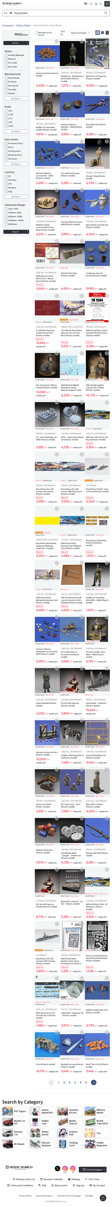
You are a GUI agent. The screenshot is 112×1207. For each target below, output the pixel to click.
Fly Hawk (12, 89)
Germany (12, 180)
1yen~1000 (13, 208)
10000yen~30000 (15, 220)
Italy (10, 191)
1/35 (10, 110)
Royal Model (13, 78)
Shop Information (44, 1195)
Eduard (11, 93)
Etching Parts (14, 151)
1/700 (10, 114)
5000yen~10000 (15, 216)
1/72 (10, 118)
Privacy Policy (25, 1195)
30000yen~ (13, 224)
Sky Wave (12, 158)
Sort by (63, 33)
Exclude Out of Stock (45, 33)
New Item (12, 66)
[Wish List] (91, 3)
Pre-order (12, 62)
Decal (10, 147)
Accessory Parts (15, 143)
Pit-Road (12, 81)
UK (9, 176)
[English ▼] (86, 3)
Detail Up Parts (15, 155)
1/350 (10, 126)
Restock (12, 59)
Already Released (16, 55)
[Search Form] (101, 4)
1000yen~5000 (14, 212)
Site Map (89, 1195)
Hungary (12, 187)
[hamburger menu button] (107, 4)
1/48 (10, 122)
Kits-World (13, 85)
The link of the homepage (69, 1195)
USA (10, 183)
